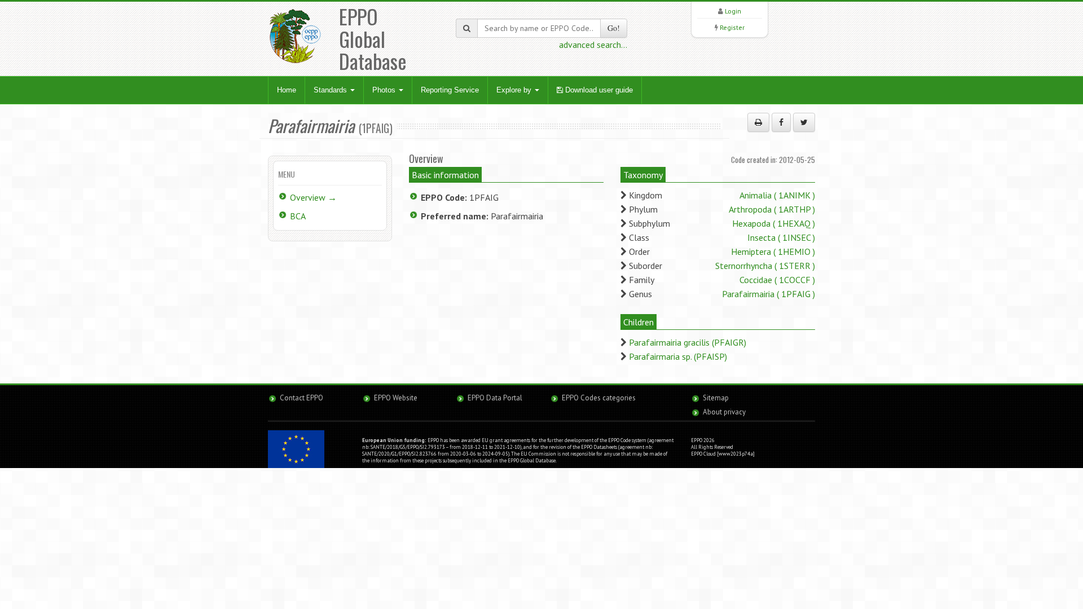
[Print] (758, 122)
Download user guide (598, 90)
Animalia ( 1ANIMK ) (777, 195)
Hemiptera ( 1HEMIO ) (773, 251)
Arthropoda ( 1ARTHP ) (772, 209)
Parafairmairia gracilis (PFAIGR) (687, 342)
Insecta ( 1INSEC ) (781, 237)
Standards (331, 90)
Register (732, 27)
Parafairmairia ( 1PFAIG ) (768, 293)
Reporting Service (450, 90)
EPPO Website (395, 398)
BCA (298, 216)
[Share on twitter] (804, 122)
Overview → (313, 197)
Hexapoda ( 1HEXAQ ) (773, 223)
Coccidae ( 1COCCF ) (777, 279)
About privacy (724, 412)
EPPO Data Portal (495, 398)
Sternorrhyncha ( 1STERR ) (765, 265)
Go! (613, 28)
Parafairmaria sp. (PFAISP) (678, 356)
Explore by (515, 90)
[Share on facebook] (781, 122)
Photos (385, 90)
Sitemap (716, 398)
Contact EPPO (301, 398)
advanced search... (593, 44)
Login (733, 11)
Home (286, 90)
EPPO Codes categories (599, 398)
